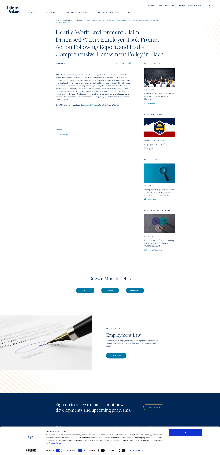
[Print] (123, 63)
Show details (135, 450)
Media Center (169, 5)
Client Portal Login (194, 5)
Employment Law (62, 134)
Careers (159, 5)
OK (185, 432)
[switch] (81, 450)
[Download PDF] (117, 63)
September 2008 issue (89, 105)
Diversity (151, 5)
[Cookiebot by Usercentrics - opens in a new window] (30, 450)
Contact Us (181, 5)
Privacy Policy (55, 443)
